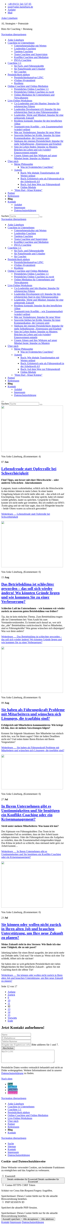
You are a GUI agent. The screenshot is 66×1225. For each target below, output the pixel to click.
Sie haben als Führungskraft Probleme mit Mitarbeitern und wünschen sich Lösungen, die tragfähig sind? (33, 714)
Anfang (11, 991)
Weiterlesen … (31, 639)
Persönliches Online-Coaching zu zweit (34, 276)
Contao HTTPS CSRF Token (20, 1185)
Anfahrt (12, 9)
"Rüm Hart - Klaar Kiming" (28, 375)
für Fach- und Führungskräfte (29, 250)
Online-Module (28, 372)
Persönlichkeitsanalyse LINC (29, 262)
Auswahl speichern (11, 1219)
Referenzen (13, 380)
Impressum (19, 392)
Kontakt (12, 386)
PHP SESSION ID (14, 1202)
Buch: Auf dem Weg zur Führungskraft (40, 369)
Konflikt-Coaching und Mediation (31, 242)
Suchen (5, 216)
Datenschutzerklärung (25, 395)
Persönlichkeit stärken (19, 259)
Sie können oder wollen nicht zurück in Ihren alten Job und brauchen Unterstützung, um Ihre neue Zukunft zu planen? (32, 931)
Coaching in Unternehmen (21, 227)
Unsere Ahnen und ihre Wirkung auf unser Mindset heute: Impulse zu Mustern (35, 341)
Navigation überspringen (13, 34)
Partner (11, 377)
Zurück (11, 994)
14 (9, 1012)
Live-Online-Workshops (20, 285)
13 (9, 1009)
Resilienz (18, 268)
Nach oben (6, 1078)
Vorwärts (12, 1017)
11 (9, 1003)
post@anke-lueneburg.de (20, 6)
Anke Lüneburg (9, 18)
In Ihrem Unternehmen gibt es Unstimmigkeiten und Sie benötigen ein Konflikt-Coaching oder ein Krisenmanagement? (30, 812)
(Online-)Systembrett (24, 265)
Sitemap (12, 1146)
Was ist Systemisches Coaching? (37, 351)
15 (9, 1015)
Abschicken (8, 1048)
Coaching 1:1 (14, 247)
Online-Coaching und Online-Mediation (28, 271)
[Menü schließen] (2, 401)
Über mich (13, 346)
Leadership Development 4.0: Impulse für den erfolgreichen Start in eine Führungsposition (37, 295)
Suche (11, 1143)
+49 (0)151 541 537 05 (19, 4)
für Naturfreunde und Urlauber (29, 253)
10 (9, 1000)
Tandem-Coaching (23, 236)
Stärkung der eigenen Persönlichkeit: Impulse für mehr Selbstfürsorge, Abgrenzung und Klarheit (38, 327)
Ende (10, 1020)
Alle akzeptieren (30, 1219)
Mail (10, 12)
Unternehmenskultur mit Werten (30, 230)
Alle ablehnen (47, 1219)
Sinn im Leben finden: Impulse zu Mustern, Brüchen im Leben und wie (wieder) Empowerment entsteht (36, 334)
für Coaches (20, 256)
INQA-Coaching (22, 245)
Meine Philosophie (23, 349)
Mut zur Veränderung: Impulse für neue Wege (37, 317)
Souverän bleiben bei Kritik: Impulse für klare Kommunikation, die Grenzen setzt (37, 321)
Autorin (18, 354)
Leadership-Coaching (25, 233)
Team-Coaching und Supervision (30, 239)
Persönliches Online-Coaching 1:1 (31, 273)
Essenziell (10, 1176)
